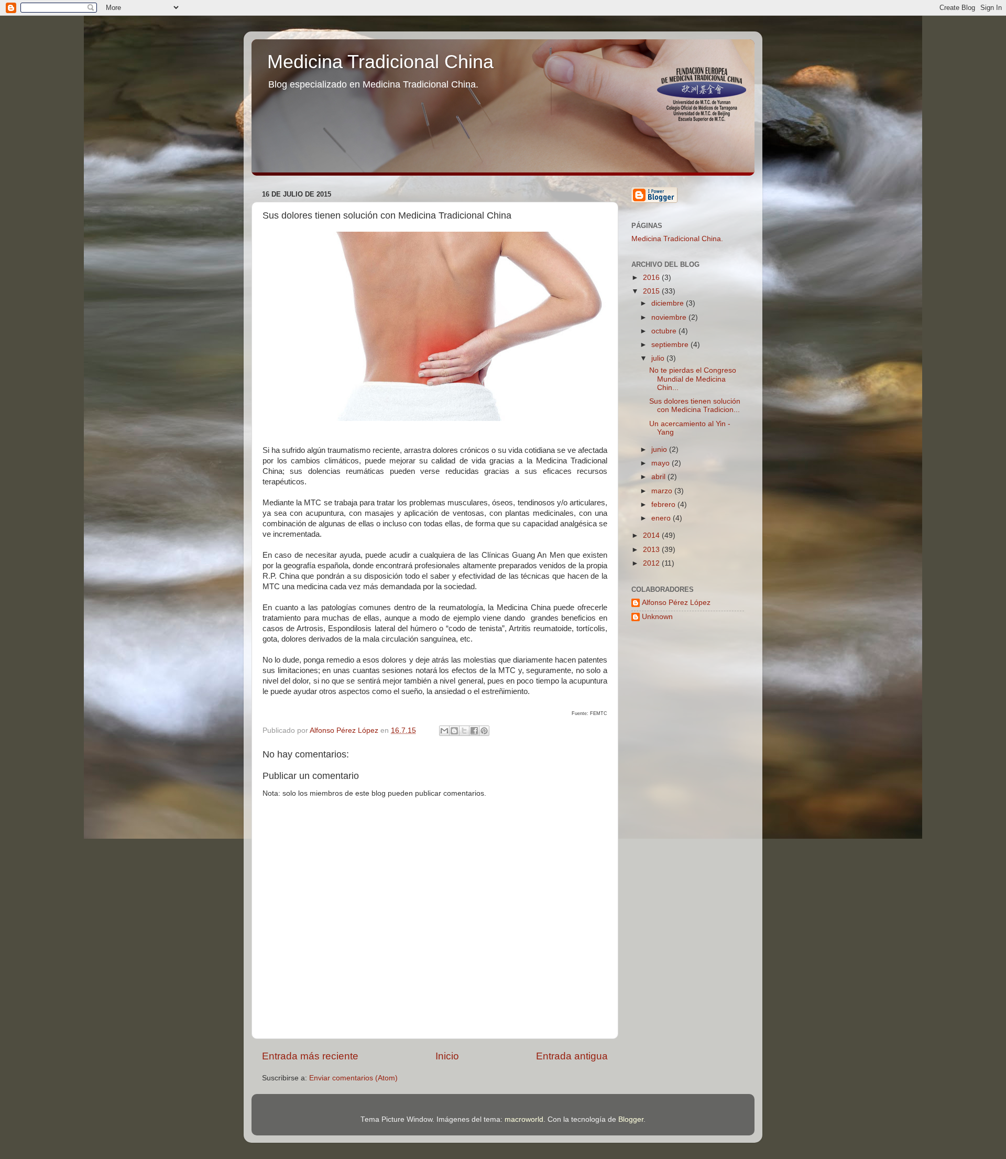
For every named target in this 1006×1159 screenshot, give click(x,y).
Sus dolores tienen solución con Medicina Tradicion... (694, 405)
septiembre (671, 345)
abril (659, 477)
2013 (652, 550)
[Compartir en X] (464, 730)
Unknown (657, 617)
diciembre (668, 303)
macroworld (524, 1119)
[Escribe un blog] (454, 730)
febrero (664, 504)
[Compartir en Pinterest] (484, 730)
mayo (661, 463)
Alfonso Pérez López (676, 602)
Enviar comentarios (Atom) (353, 1078)
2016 (652, 277)
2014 (652, 535)
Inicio (447, 1055)
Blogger (630, 1119)
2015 (652, 291)
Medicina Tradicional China (380, 61)
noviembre (669, 317)
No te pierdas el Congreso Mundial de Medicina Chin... (692, 378)
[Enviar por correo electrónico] (444, 730)
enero (662, 518)
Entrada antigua (572, 1055)
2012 (652, 563)
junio (660, 449)
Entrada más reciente (310, 1055)
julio (658, 358)
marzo (662, 491)
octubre (665, 331)
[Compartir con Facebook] (474, 730)
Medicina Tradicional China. (677, 239)
